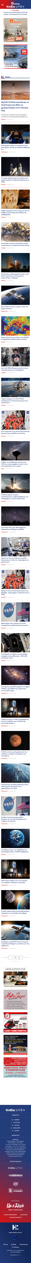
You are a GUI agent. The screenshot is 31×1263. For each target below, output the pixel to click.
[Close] (29, 617)
